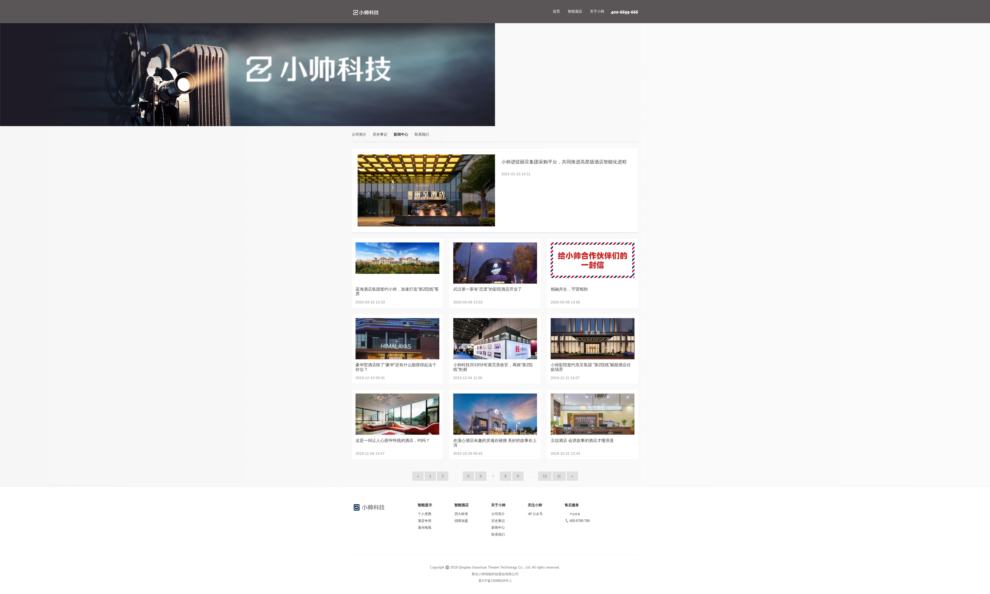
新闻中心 (401, 134)
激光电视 (424, 527)
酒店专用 (424, 521)
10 (545, 476)
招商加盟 (461, 521)
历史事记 (380, 134)
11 (559, 476)
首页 (556, 11)
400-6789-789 (580, 521)
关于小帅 (597, 11)
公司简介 (359, 134)
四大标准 (461, 514)
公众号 (538, 514)
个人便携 (424, 514)
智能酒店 (575, 11)
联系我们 (422, 134)
